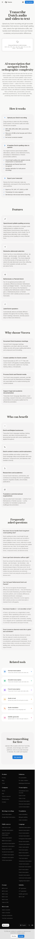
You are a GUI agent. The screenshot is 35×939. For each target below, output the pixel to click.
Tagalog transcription (24, 880)
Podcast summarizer (7, 915)
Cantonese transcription (25, 878)
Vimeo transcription (7, 837)
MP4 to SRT (22, 896)
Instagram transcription (8, 857)
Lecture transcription (24, 806)
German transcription (24, 836)
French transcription (24, 833)
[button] (17, 45)
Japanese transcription (25, 827)
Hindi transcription (23, 850)
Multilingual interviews (24, 783)
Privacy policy (5, 799)
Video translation (23, 820)
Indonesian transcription (25, 866)
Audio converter (6, 909)
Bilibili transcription (6, 840)
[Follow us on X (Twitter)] (29, 925)
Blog (3, 780)
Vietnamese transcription (25, 861)
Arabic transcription (24, 847)
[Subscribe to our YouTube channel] (32, 925)
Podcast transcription (24, 801)
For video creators (23, 780)
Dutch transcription (24, 869)
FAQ (3, 793)
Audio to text (22, 795)
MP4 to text (5, 888)
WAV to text (5, 894)
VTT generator (22, 891)
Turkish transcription (24, 864)
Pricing (3, 777)
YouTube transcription (7, 830)
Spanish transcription (24, 830)
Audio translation (23, 814)
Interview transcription (24, 804)
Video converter (6, 912)
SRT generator (22, 888)
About (3, 790)
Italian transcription (24, 852)
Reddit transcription (7, 849)
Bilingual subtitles (23, 817)
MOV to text (5, 899)
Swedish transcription (24, 875)
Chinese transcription (24, 844)
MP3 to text (5, 891)
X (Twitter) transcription (8, 854)
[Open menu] (2, 2)
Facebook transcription (8, 852)
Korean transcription (24, 841)
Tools (3, 783)
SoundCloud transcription (8, 843)
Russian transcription (24, 855)
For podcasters (22, 777)
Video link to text (6, 827)
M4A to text (5, 896)
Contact (4, 802)
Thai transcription (23, 858)
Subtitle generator (23, 894)
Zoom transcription (7, 814)
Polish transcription (24, 872)
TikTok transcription (7, 860)
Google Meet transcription (8, 817)
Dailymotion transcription (8, 846)
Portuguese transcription (25, 838)
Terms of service (6, 796)
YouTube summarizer (7, 918)
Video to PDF (5, 902)
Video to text (22, 798)
